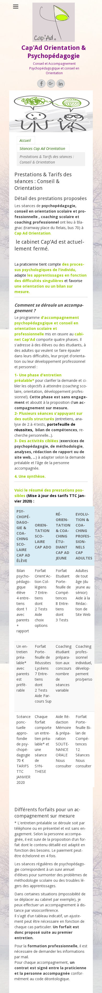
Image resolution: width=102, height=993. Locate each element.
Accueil (25, 140)
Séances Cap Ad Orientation (42, 148)
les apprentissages (46, 275)
